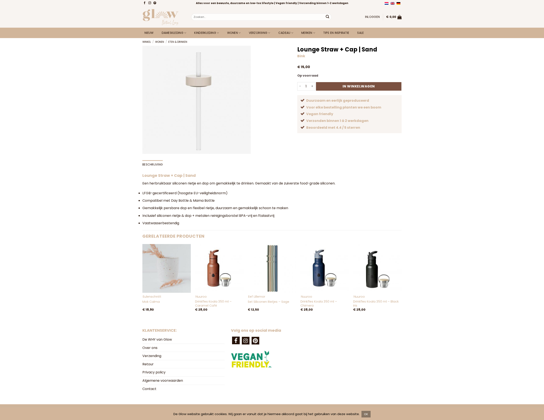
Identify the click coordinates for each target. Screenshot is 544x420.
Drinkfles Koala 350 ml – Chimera (318, 303)
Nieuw (148, 33)
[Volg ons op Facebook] (145, 3)
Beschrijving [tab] (152, 165)
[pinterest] (255, 340)
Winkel (146, 42)
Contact (149, 388)
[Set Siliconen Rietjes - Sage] (272, 268)
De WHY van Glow (157, 339)
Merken (306, 33)
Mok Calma (151, 302)
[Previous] (142, 282)
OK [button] (366, 414)
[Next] (401, 282)
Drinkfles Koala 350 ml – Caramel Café (213, 303)
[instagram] (245, 340)
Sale (360, 33)
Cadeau (284, 33)
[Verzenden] (327, 17)
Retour (148, 364)
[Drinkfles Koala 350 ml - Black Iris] (377, 268)
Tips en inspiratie (336, 33)
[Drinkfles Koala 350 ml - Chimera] (324, 268)
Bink (301, 56)
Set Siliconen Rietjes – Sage (268, 302)
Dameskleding (172, 33)
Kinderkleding (205, 33)
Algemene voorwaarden (162, 380)
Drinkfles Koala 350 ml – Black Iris (376, 303)
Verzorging (258, 33)
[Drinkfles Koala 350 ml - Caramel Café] (219, 268)
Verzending (151, 355)
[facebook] (236, 340)
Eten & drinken (177, 42)
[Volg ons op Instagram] (150, 3)
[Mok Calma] (166, 268)
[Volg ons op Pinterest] (155, 3)
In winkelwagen (359, 86)
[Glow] (163, 17)
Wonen (232, 33)
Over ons (149, 347)
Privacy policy (154, 372)
